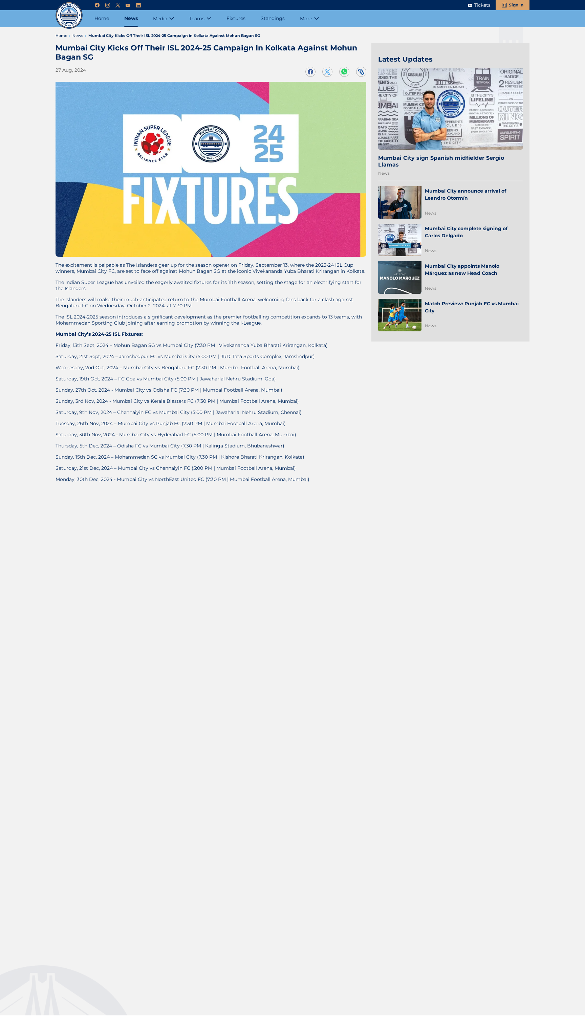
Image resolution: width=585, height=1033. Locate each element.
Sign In (516, 4)
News (384, 173)
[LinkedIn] (138, 5)
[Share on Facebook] (310, 72)
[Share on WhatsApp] (344, 72)
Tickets (482, 5)
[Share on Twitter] (327, 72)
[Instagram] (107, 5)
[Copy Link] (361, 72)
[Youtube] (128, 5)
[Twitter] (117, 5)
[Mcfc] (69, 15)
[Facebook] (97, 5)
